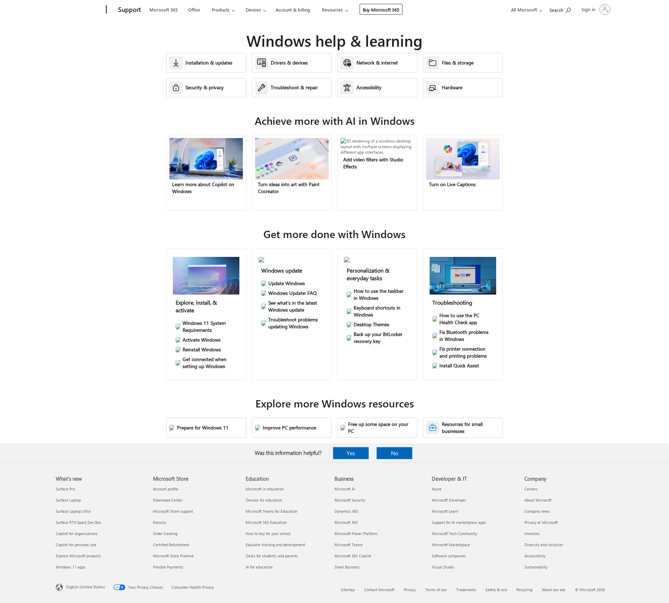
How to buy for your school (268, 533)
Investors (532, 533)
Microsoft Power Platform (355, 533)
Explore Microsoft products (78, 555)
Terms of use (436, 589)
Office (194, 10)
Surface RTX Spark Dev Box (78, 522)
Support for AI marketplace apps (459, 522)
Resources (332, 10)
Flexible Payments (168, 567)
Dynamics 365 (346, 511)
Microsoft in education (265, 488)
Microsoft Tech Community (454, 533)
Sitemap (348, 589)
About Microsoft (538, 500)
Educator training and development (275, 544)
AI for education (259, 567)
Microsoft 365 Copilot (352, 555)
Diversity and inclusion (543, 544)
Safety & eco (496, 589)
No (394, 453)
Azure (436, 488)
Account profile (165, 488)
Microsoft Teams (348, 544)
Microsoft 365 (163, 10)
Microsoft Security (349, 500)
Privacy (410, 589)
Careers (531, 488)
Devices (253, 10)
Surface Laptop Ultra (73, 511)
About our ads (554, 589)
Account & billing (293, 10)
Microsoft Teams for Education (271, 511)
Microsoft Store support (173, 511)
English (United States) (85, 586)
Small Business (347, 567)
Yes (351, 453)
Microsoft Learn (445, 511)
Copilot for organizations (77, 533)
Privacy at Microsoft (541, 522)
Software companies (449, 555)
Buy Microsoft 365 (381, 10)
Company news (537, 511)
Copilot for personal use (76, 544)
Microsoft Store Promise (173, 555)
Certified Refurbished (171, 544)
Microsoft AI (344, 488)
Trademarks (466, 589)
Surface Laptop (68, 500)
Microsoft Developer (449, 500)
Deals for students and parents (272, 555)
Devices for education (264, 500)
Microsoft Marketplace (451, 544)
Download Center (168, 500)
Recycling (524, 589)
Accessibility (534, 555)
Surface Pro (65, 488)
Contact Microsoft (379, 589)
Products (221, 10)
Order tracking (165, 533)
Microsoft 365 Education (266, 522)
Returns (159, 522)
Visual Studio (443, 567)
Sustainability (535, 567)
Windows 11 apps (70, 567)
